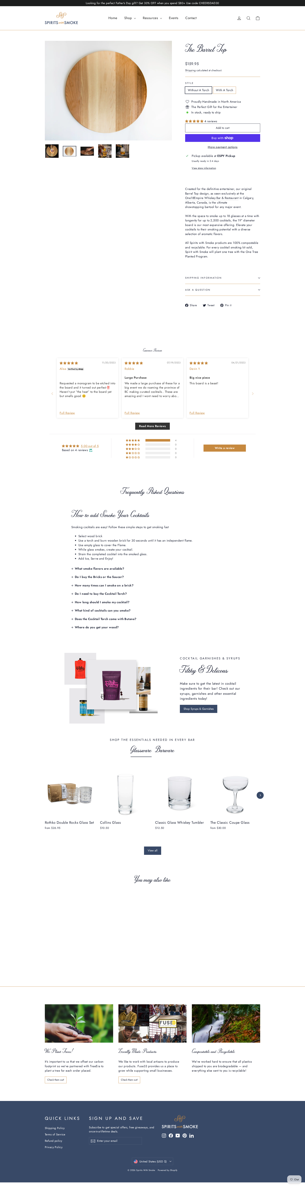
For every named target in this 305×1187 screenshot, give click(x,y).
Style (189, 83)
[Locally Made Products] (152, 1023)
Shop (128, 18)
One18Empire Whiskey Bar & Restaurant (211, 198)
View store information (204, 168)
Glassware (141, 749)
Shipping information (203, 278)
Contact (191, 18)
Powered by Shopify (167, 1170)
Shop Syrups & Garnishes (199, 709)
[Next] (260, 795)
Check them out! (55, 1080)
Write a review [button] (225, 448)
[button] (194, 121)
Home (112, 18)
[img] (69, 363)
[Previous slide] (52, 394)
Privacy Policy (53, 1147)
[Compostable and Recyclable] (226, 1023)
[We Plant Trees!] (79, 1023)
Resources (151, 18)
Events (173, 18)
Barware (164, 749)
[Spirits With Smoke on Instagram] (164, 1135)
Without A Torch (198, 90)
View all (152, 850)
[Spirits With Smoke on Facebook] (171, 1135)
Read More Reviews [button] (152, 426)
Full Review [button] (67, 413)
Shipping (190, 70)
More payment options (223, 147)
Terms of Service (55, 1134)
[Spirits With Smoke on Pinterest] (185, 1135)
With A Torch (224, 90)
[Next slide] (253, 394)
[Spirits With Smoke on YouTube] (178, 1135)
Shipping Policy (55, 1128)
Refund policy (53, 1141)
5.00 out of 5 (90, 446)
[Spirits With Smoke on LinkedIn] (191, 1135)
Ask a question (198, 290)
